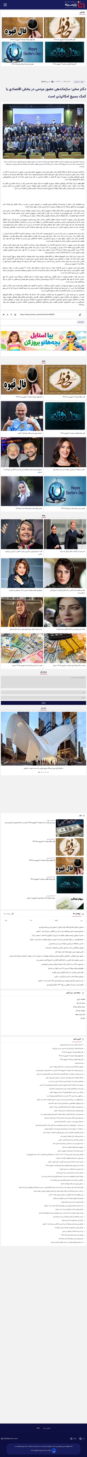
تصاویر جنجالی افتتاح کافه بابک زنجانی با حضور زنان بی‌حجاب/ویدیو (61, 927)
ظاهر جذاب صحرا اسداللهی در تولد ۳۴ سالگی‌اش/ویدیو (65, 985)
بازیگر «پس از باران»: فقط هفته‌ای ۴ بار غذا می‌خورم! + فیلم (66, 1092)
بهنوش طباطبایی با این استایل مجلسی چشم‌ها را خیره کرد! (64, 948)
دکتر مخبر (80, 322)
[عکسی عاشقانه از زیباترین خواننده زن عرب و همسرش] (65, 452)
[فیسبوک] (11, 314)
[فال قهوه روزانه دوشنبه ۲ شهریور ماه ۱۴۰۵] (22, 27)
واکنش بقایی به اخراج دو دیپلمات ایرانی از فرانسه (69, 1228)
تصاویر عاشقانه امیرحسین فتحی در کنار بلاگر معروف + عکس (66, 1067)
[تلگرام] (7, 314)
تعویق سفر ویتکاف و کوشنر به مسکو (72, 1147)
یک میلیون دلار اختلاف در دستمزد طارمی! (71, 1169)
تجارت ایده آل (80, 1010)
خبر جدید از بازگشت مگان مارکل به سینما (72, 551)
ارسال (43, 703)
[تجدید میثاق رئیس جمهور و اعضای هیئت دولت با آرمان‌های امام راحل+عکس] (43, 739)
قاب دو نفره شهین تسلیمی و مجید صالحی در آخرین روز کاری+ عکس (23, 552)
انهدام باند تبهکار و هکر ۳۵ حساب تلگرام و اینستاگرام (68, 1198)
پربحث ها (7, 914)
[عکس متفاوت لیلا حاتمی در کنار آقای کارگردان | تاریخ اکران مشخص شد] (65, 573)
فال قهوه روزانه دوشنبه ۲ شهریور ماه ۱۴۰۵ (22, 40)
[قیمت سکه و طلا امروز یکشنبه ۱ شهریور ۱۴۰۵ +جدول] (65, 648)
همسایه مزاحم (79, 1063)
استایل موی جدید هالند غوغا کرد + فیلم (30, 433)
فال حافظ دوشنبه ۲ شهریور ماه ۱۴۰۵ (64, 40)
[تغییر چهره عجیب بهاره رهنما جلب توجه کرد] (22, 491)
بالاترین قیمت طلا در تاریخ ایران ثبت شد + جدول (69, 1209)
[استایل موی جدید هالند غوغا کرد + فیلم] (22, 416)
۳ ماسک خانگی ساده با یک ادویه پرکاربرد (71, 1045)
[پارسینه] (73, 4)
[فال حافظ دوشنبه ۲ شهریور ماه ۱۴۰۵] (64, 27)
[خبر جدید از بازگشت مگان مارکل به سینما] (65, 534)
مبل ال (83, 1018)
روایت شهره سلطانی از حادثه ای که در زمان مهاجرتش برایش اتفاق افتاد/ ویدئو (61, 1213)
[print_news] (15, 314)
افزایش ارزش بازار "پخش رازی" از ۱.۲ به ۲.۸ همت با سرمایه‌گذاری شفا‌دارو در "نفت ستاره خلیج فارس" (54, 1155)
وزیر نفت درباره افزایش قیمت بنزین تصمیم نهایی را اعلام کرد (66, 1089)
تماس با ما (46, 1428)
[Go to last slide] (4, 734)
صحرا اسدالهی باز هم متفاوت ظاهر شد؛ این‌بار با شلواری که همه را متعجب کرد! (57, 935)
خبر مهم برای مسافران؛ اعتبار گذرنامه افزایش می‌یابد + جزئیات (66, 1107)
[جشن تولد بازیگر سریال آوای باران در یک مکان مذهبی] (22, 612)
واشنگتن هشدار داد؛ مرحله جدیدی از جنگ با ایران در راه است (66, 1081)
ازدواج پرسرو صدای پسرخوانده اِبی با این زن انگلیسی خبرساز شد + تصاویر (22, 470)
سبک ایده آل (81, 1003)
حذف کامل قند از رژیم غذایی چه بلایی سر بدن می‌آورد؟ (67, 1049)
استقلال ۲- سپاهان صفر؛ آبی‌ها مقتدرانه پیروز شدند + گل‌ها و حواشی (63, 1129)
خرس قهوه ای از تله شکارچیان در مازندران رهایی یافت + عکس (66, 1195)
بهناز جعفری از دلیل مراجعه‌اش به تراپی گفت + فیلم (68, 1111)
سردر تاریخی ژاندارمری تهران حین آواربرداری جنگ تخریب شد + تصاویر (60, 981)
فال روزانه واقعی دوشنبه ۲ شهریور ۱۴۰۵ (64, 64)
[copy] (80, 314)
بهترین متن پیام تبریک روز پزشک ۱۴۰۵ (22, 64)
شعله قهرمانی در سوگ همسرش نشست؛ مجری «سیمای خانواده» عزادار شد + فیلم (56, 939)
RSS (38, 1428)
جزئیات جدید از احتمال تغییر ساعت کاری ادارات (69, 1173)
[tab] (48, 772)
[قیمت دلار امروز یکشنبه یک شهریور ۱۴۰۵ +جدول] (22, 648)
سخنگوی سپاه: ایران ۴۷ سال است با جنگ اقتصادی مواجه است (65, 1096)
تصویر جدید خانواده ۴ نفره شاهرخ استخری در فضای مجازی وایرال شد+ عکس (61, 1085)
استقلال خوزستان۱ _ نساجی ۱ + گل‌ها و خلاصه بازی (69, 1122)
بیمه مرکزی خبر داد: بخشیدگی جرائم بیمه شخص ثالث (68, 1144)
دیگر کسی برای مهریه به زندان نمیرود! (72, 1220)
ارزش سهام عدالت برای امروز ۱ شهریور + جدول (41, 898)
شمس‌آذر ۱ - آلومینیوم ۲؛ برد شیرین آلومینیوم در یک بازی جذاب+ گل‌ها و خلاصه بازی (59, 1125)
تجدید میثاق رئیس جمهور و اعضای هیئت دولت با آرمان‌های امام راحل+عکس (44, 768)
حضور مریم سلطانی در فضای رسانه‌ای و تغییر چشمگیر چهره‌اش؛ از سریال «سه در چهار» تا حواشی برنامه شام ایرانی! (46, 956)
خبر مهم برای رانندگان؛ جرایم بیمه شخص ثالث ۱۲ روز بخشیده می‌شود (63, 1118)
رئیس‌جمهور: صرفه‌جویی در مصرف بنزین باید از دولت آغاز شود (65, 1103)
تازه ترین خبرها (80, 1014)
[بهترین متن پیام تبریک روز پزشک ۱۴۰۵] (22, 52)
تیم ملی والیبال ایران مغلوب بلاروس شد (71, 1136)
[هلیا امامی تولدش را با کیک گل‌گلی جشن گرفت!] (65, 612)
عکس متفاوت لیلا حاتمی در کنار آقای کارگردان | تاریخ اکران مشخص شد (67, 591)
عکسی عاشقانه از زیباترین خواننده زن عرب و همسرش (69, 469)
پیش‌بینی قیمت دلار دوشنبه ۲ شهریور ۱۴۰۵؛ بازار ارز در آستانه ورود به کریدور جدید (29, 823)
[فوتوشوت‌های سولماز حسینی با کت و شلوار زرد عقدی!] (22, 573)
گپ (83, 1439)
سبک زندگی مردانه (79, 1007)
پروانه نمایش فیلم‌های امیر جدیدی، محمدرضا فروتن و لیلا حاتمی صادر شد (62, 1176)
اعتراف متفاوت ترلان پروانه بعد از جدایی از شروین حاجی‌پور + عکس (64, 1078)
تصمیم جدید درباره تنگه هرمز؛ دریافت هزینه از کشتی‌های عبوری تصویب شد (62, 1114)
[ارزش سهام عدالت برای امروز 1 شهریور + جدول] (70, 903)
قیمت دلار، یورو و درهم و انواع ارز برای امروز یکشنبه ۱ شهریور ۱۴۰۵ (64, 1166)
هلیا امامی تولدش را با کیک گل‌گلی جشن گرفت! (70, 629)
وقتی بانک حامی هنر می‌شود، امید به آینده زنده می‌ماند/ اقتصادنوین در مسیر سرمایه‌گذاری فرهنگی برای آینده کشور (51, 1187)
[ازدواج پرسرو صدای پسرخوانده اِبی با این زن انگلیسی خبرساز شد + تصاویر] (22, 452)
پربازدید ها (76, 913)
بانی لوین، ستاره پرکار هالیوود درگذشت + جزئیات (69, 1158)
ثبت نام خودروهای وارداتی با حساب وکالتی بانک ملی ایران (67, 1242)
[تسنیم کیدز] (43, 341)
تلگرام (75, 1439)
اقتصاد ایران (81, 999)
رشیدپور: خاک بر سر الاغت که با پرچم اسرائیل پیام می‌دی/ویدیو (62, 964)
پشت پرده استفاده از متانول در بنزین (72, 1231)
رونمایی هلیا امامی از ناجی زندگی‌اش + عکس (68, 976)
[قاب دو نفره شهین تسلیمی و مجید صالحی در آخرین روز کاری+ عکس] (22, 534)
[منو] (5, 5)
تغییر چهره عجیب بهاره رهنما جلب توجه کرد (29, 508)
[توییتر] (3, 314)
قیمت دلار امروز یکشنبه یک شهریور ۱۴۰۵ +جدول (27, 665)
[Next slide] (82, 734)
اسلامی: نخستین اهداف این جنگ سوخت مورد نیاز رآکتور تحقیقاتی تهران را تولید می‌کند (58, 1191)
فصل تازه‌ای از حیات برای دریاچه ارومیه (72, 1202)
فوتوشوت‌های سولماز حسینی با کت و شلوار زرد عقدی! (25, 590)
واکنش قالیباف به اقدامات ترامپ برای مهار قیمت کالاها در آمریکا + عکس (63, 1133)
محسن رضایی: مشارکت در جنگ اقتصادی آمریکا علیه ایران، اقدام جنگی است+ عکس (59, 1074)
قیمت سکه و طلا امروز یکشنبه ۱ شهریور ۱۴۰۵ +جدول (69, 665)
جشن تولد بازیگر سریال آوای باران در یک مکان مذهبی (26, 629)
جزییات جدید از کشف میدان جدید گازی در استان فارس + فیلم (65, 1162)
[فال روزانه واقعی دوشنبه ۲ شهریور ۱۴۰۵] (64, 52)
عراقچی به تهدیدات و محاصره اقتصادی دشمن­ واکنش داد (66, 1180)
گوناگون (82, 12)
